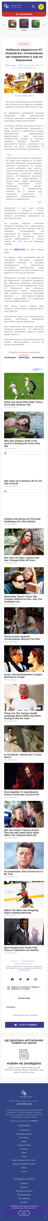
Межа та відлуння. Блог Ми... (24, 1160)
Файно (24, 1213)
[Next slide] (44, 25)
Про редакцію (24, 1198)
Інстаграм (38, 357)
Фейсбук (23, 357)
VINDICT (34, 1121)
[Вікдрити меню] (41, 7)
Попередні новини (24, 1134)
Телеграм (10, 357)
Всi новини (24, 44)
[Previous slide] (4, 25)
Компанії (24, 1187)
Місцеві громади (24, 1195)
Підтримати (25, 14)
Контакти (24, 1202)
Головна (14, 961)
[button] (12, 979)
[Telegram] (20, 979)
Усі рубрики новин (27, 961)
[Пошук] (33, 7)
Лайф (24, 1156)
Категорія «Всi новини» (23, 964)
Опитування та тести (24, 1191)
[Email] (35, 979)
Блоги (24, 1168)
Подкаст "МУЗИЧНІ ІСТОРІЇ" (24, 1164)
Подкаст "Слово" (24, 1145)
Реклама (24, 1149)
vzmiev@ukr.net (24, 1103)
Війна (24, 1153)
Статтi (24, 1171)
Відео (24, 1141)
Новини (24, 1183)
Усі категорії (24, 1130)
